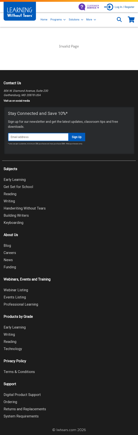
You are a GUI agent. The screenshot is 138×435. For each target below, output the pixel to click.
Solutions (74, 19)
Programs (56, 19)
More (89, 19)
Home (44, 19)
